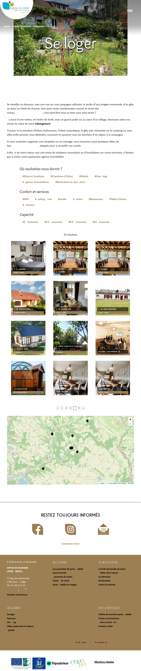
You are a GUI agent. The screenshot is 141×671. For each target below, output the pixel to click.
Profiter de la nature (108, 573)
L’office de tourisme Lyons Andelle (114, 614)
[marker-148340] (87, 421)
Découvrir (60, 562)
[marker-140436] (52, 434)
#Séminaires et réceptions (70, 182)
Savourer (11, 618)
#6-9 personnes (77, 222)
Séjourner (13, 607)
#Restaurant (96, 199)
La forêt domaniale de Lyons (112, 569)
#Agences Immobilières (36, 182)
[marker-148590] (77, 452)
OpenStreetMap (112, 483)
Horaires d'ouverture (17, 595)
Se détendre (104, 577)
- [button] (130, 424)
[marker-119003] (72, 448)
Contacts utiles (105, 626)
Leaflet (102, 483)
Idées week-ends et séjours (20, 626)
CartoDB (130, 483)
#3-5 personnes (53, 222)
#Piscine (77, 199)
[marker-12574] (43, 468)
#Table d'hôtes (117, 199)
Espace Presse (81, 642)
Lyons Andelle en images (65, 585)
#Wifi (26, 199)
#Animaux (28, 205)
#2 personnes (30, 222)
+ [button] (130, 419)
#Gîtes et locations (33, 176)
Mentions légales (104, 662)
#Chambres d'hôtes (62, 176)
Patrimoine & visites (62, 577)
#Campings (101, 176)
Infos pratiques (109, 607)
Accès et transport (107, 622)
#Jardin (62, 199)
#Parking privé (43, 199)
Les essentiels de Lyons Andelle (68, 569)
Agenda (10, 630)
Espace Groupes (101, 642)
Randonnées (104, 581)
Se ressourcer (107, 562)
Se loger (11, 614)
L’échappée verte (61, 581)
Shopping (11, 622)
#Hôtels (83, 176)
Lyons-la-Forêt (59, 573)
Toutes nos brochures (108, 618)
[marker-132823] (72, 435)
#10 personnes (101, 222)
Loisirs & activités (106, 585)
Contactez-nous (70, 543)
